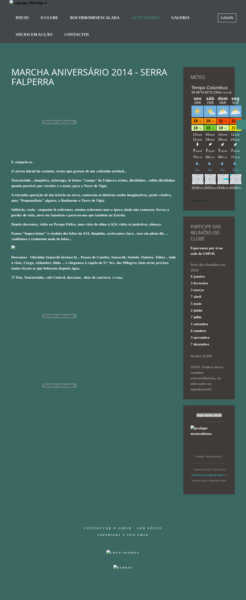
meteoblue (199, 200)
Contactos (76, 34)
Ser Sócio (149, 528)
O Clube (49, 18)
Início (22, 18)
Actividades (145, 18)
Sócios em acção (34, 34)
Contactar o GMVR (108, 528)
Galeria (180, 18)
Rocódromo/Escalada (95, 18)
